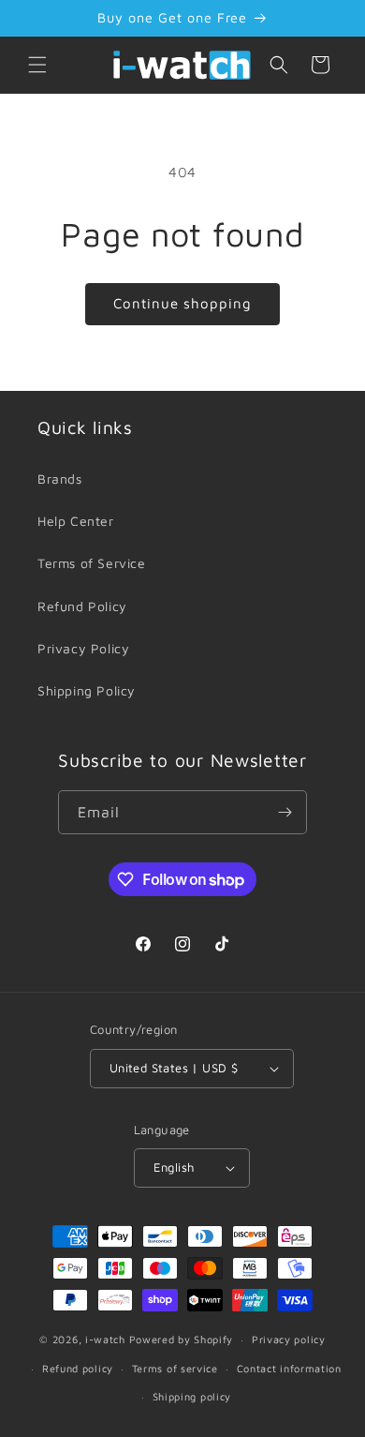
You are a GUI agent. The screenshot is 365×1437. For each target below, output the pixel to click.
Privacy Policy (83, 648)
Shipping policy (192, 1396)
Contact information (289, 1368)
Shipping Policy (86, 690)
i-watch (105, 1339)
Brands (59, 478)
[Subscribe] (285, 812)
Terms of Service (91, 563)
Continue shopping (182, 303)
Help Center (75, 521)
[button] (37, 64)
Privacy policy (289, 1339)
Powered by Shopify (181, 1339)
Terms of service (175, 1368)
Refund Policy (82, 606)
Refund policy (77, 1368)
